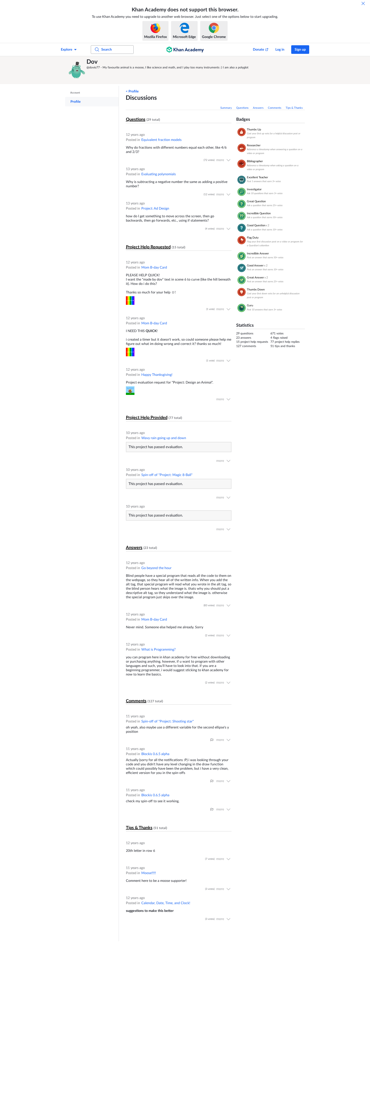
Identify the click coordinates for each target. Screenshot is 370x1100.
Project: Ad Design (155, 208)
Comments (274, 108)
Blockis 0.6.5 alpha (155, 754)
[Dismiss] (363, 3)
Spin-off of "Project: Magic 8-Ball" (166, 475)
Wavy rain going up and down (163, 438)
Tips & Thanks (294, 108)
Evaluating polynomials (158, 174)
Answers (258, 108)
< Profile (132, 91)
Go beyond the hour (156, 568)
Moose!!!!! (148, 873)
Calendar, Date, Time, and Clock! (165, 903)
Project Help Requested (148, 247)
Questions (242, 108)
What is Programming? (158, 649)
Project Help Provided (146, 418)
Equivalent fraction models (161, 140)
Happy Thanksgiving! (156, 374)
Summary (226, 108)
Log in (279, 49)
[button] (77, 70)
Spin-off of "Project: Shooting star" (167, 721)
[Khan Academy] (185, 49)
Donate (258, 49)
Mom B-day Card (154, 267)
